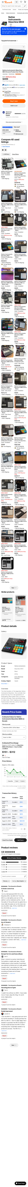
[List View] (5, 150)
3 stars (3, 867)
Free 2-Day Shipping (7, 81)
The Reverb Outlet (6, 9)
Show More (4, 683)
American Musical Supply (9, 113)
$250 (21, 814)
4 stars (3, 864)
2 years (22, 781)
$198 (21, 806)
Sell (17, 2)
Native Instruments (19, 666)
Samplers (17, 678)
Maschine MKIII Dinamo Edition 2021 (19, 611)
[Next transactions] (24, 829)
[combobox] (12, 727)
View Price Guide (7, 840)
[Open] (24, 727)
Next (13, 588)
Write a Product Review (14, 858)
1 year (16, 781)
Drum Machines (18, 676)
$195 (21, 802)
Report (4, 913)
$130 (21, 817)
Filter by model (6, 724)
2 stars (3, 869)
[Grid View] (3, 150)
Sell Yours (20, 840)
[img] (18, 113)
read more (14, 908)
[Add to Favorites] (10, 24)
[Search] (25, 6)
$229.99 (22, 821)
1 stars (3, 871)
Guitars (14, 9)
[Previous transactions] (21, 829)
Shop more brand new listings (13, 122)
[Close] (25, 28)
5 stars (3, 862)
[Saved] (21, 2)
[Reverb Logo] (8, 2)
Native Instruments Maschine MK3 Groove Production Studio (12, 71)
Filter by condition (7, 734)
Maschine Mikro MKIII (6, 610)
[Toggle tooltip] (17, 40)
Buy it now (14, 101)
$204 (21, 824)
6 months (10, 781)
